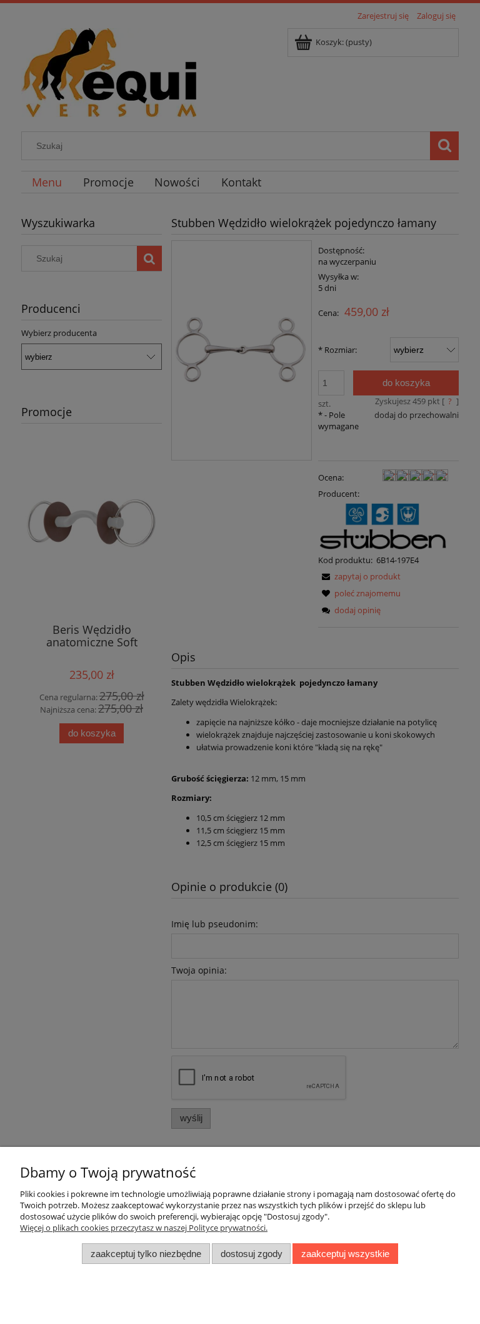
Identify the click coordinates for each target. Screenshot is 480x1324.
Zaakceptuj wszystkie (345, 1253)
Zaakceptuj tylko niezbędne (146, 1253)
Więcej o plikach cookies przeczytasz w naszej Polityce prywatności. (144, 1227)
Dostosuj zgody (251, 1253)
